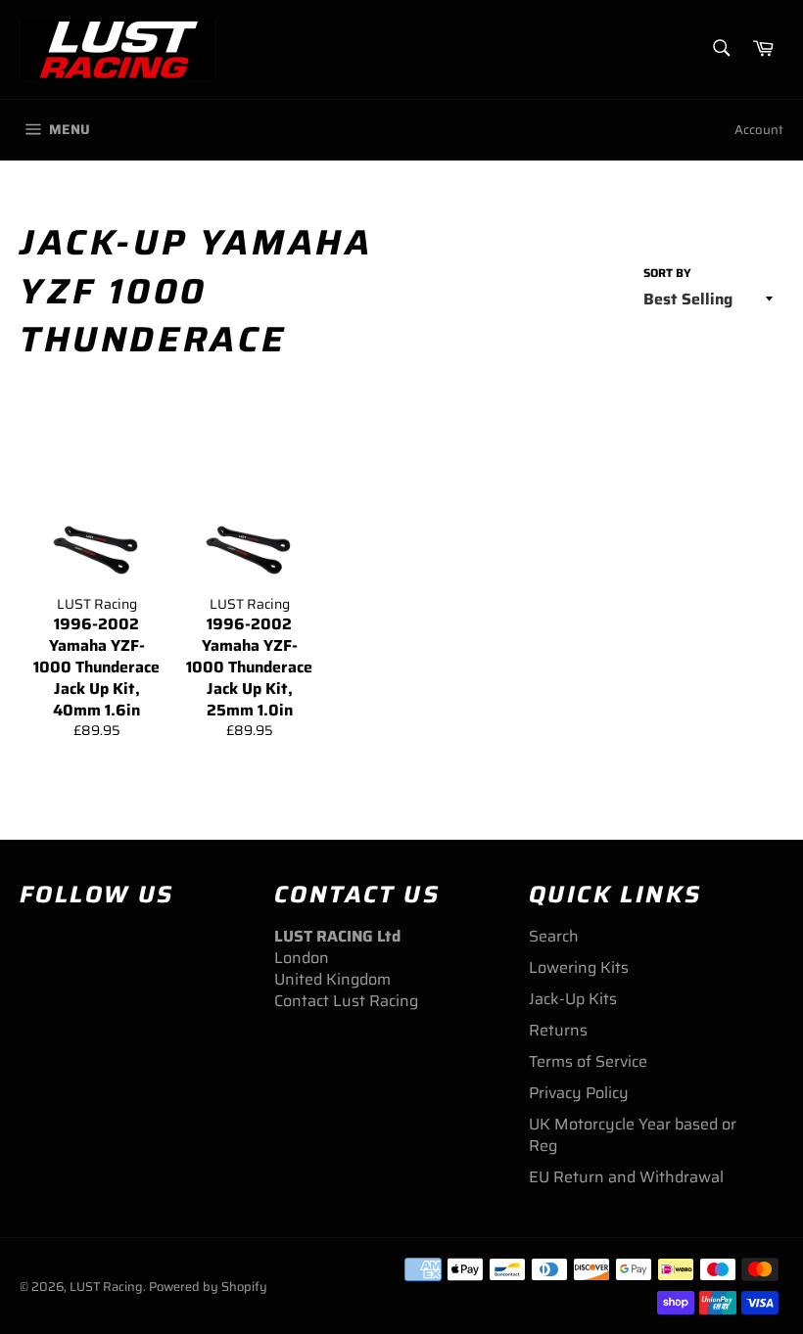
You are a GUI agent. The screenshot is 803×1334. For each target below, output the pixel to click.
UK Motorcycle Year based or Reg (632, 1135)
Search (554, 936)
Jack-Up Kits (573, 999)
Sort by (667, 273)
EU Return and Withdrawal (626, 1177)
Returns (558, 1030)
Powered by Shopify (208, 1286)
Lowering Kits (579, 967)
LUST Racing (106, 1286)
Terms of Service (588, 1061)
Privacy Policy (579, 1093)
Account (758, 129)
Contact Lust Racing (346, 1001)
